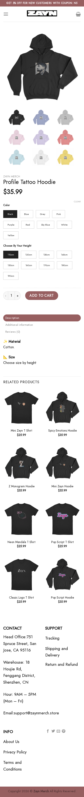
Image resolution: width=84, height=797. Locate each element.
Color (6, 205)
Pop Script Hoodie (62, 598)
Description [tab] (12, 318)
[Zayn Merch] (42, 14)
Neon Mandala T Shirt (22, 542)
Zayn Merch (11, 176)
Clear (77, 201)
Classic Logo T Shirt (21, 598)
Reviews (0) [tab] (12, 332)
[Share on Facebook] (48, 731)
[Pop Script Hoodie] (62, 574)
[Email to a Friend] (58, 731)
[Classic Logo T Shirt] (21, 574)
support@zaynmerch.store (36, 713)
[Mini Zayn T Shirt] (21, 407)
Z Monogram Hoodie (22, 486)
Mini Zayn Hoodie (62, 486)
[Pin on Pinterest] (63, 731)
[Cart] (78, 14)
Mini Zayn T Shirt (21, 431)
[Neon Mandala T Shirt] (21, 518)
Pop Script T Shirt (62, 542)
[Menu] (5, 14)
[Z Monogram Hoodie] (21, 463)
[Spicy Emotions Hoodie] (62, 407)
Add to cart (42, 295)
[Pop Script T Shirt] (62, 518)
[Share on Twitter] (53, 731)
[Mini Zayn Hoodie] (62, 463)
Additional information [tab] (19, 325)
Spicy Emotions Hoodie (62, 431)
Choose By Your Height (17, 245)
